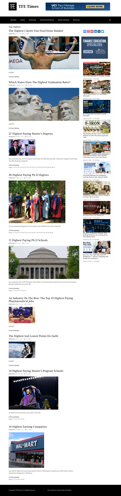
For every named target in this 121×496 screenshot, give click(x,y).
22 (45, 167)
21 (43, 167)
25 (50, 167)
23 (47, 167)
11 (25, 167)
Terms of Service (51, 490)
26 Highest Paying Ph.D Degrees (29, 174)
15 (32, 167)
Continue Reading (14, 77)
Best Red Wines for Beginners (93, 215)
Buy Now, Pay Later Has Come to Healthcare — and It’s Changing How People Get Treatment (95, 256)
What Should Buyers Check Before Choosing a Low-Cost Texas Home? (95, 156)
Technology (32, 20)
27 (54, 167)
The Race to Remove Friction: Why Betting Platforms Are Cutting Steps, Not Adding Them (95, 235)
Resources (76, 20)
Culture (22, 20)
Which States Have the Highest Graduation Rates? (39, 82)
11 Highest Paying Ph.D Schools (28, 240)
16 (34, 167)
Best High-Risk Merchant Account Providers (94, 115)
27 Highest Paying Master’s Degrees (31, 133)
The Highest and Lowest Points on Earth (33, 336)
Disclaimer (68, 490)
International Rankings (47, 20)
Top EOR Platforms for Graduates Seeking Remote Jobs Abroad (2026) (95, 176)
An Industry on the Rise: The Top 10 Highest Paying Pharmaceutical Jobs (41, 300)
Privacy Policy (61, 490)
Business (13, 20)
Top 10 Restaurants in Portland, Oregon (96, 76)
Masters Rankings (63, 20)
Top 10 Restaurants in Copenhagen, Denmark (95, 95)
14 (30, 167)
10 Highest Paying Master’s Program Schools (36, 370)
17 (36, 167)
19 (39, 167)
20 (41, 167)
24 (48, 167)
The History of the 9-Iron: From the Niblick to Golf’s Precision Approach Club (95, 135)
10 (23, 167)
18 (37, 167)
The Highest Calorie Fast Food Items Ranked (36, 30)
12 (27, 167)
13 (28, 167)
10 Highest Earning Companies (28, 426)
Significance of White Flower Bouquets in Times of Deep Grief (96, 196)
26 (52, 167)
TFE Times (26, 33)
